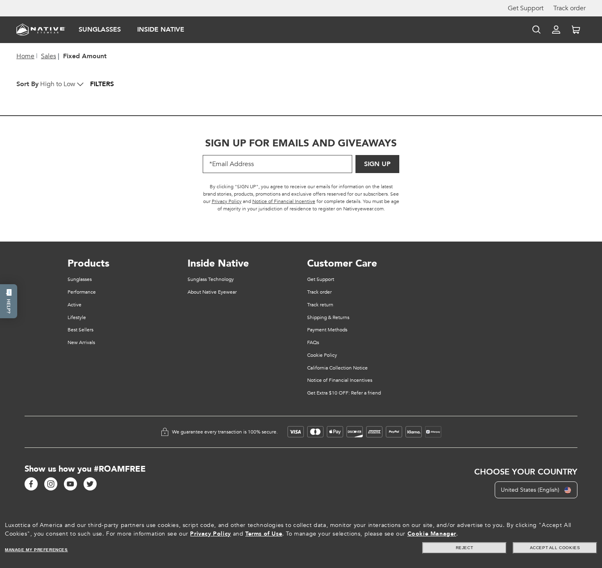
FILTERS (102, 84)
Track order (569, 8)
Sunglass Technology (211, 279)
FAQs (313, 342)
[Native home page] (41, 29)
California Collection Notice (337, 368)
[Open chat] (8, 301)
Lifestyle (77, 317)
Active (74, 304)
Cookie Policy (322, 355)
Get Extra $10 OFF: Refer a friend (344, 393)
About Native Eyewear (212, 292)
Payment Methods (327, 329)
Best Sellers (80, 329)
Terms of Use (263, 534)
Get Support (525, 8)
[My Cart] (576, 29)
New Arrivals (81, 342)
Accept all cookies (555, 547)
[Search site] (536, 29)
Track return (320, 304)
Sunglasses (100, 29)
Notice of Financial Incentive (283, 201)
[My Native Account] (556, 29)
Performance (82, 292)
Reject (464, 547)
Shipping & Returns (328, 317)
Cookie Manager (431, 534)
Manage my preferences (36, 549)
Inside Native (160, 29)
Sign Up (377, 164)
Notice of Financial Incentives (339, 380)
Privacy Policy (227, 201)
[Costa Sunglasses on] (31, 483)
